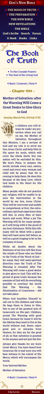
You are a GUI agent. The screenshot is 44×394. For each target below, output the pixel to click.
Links (33, 38)
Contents (22, 83)
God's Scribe (11, 33)
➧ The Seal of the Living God (22, 74)
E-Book (12, 38)
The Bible (22, 28)
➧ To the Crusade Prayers (22, 71)
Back (11, 83)
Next (33, 83)
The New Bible (22, 19)
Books (23, 38)
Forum (36, 33)
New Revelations (22, 24)
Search (25, 33)
